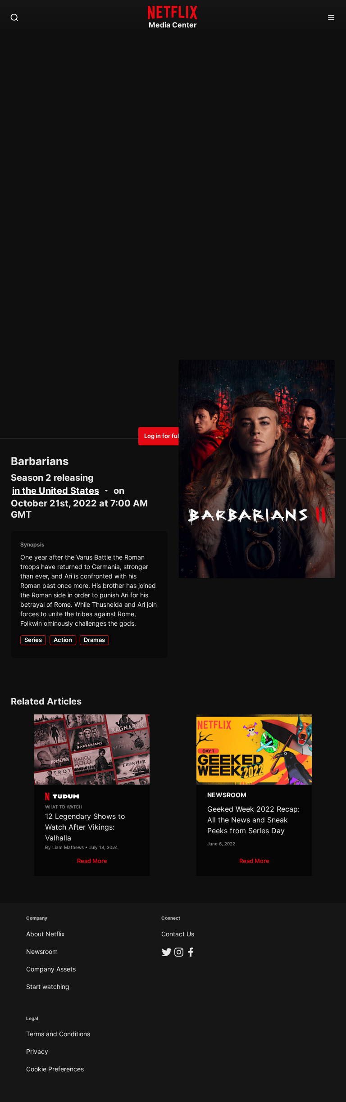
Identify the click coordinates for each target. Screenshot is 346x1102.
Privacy (37, 1051)
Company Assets (51, 969)
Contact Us (177, 934)
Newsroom (42, 951)
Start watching (47, 986)
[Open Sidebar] (331, 18)
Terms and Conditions (58, 1034)
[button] (92, 861)
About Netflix (45, 934)
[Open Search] (14, 18)
